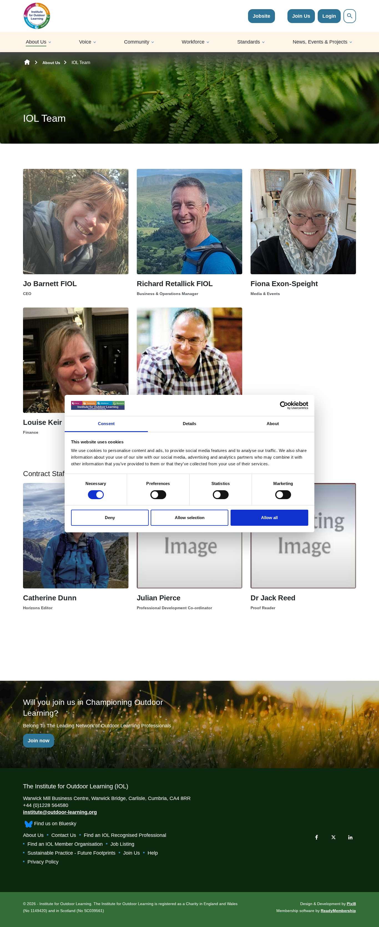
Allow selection (189, 517)
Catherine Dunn (50, 598)
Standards (248, 42)
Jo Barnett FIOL (50, 284)
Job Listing (122, 844)
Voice (85, 42)
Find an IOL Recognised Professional (125, 835)
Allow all (269, 517)
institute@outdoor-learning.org (60, 812)
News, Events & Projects (320, 42)
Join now (38, 740)
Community (136, 42)
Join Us (301, 16)
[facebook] (316, 837)
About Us (36, 42)
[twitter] (333, 837)
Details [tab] (189, 423)
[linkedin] (350, 837)
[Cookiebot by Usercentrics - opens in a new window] (284, 405)
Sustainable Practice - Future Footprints (71, 853)
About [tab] (273, 423)
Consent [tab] (106, 423)
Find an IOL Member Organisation (65, 844)
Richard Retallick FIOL (175, 284)
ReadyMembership (338, 910)
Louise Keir (42, 422)
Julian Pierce (158, 598)
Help (153, 853)
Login (329, 16)
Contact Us (63, 835)
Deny (110, 517)
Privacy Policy (43, 862)
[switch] (158, 494)
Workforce (193, 42)
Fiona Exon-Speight (284, 284)
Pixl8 (351, 903)
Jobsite (261, 16)
